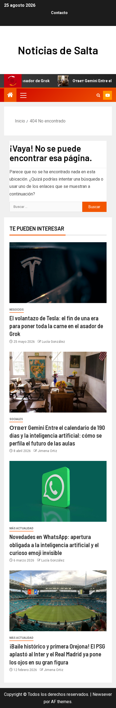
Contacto (59, 13)
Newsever (102, 694)
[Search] (98, 95)
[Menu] (23, 95)
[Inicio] (10, 95)
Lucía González (53, 342)
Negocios (16, 309)
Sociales (16, 419)
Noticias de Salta (58, 50)
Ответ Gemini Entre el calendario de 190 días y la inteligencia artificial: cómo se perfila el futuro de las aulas (57, 435)
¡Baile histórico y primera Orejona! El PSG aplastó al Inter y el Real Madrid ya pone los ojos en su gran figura (57, 654)
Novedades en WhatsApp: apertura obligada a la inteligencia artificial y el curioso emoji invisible (54, 544)
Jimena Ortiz (47, 451)
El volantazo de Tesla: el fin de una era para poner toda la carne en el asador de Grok (56, 325)
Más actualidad (21, 528)
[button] (23, 95)
